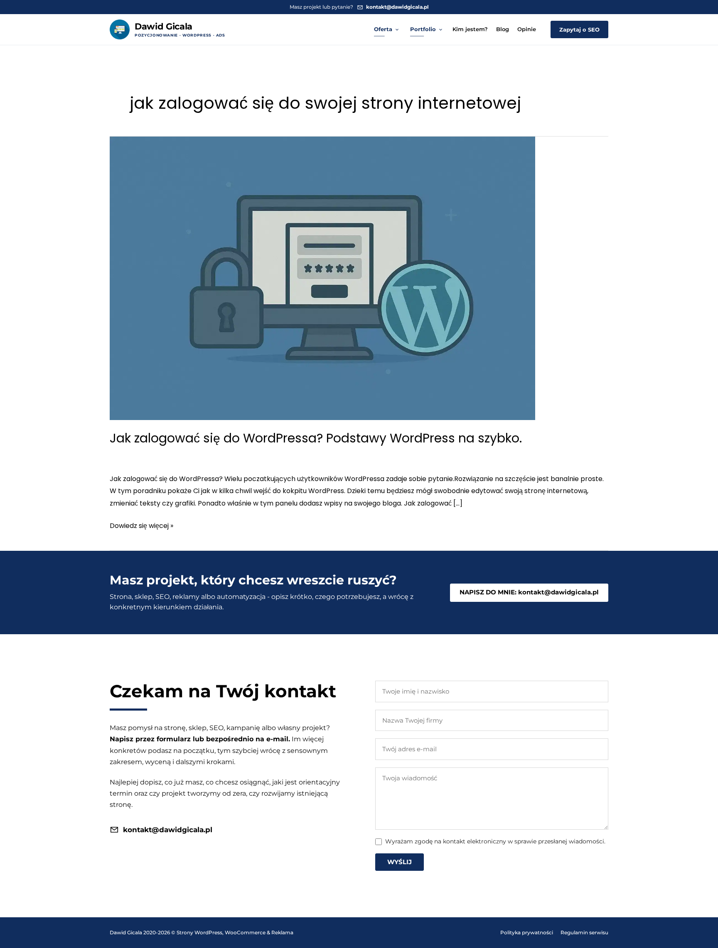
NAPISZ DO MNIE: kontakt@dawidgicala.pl (529, 592)
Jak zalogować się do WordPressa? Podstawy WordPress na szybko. (316, 438)
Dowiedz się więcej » (141, 526)
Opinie (526, 29)
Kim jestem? (470, 29)
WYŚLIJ (399, 862)
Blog (502, 29)
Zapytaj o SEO (579, 29)
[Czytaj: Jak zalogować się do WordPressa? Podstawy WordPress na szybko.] (322, 278)
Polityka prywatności (526, 932)
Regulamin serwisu (584, 932)
